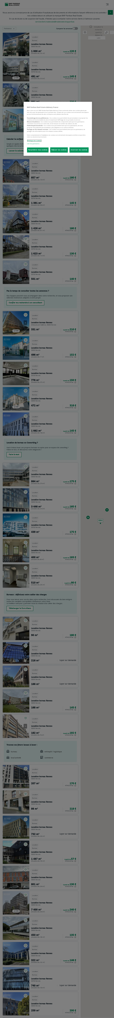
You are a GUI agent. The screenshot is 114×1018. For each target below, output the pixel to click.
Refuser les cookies (59, 150)
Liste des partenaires (33, 143)
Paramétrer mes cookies (38, 150)
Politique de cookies (34, 141)
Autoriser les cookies (79, 150)
